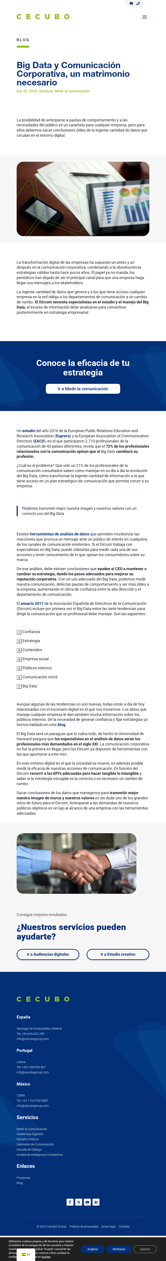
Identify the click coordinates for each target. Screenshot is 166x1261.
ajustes (46, 1256)
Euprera (63, 436)
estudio (28, 430)
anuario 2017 (32, 603)
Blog (20, 1183)
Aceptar (92, 1249)
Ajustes (145, 1249)
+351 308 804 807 (34, 1067)
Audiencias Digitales (30, 1134)
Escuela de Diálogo (29, 1149)
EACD (39, 441)
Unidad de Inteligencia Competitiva (40, 1154)
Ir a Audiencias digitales (48, 954)
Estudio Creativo (28, 1139)
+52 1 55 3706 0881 (35, 1100)
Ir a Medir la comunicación (83, 388)
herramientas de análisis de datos (59, 534)
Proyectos (23, 1177)
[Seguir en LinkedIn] (96, 1202)
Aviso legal (108, 1226)
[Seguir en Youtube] (87, 1202)
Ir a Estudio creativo (118, 954)
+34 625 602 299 (33, 1033)
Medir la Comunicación (32, 1129)
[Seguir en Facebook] (70, 1202)
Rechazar (119, 1249)
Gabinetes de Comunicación (35, 1144)
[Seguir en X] (78, 1202)
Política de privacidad (84, 1226)
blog (61, 724)
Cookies (124, 1226)
